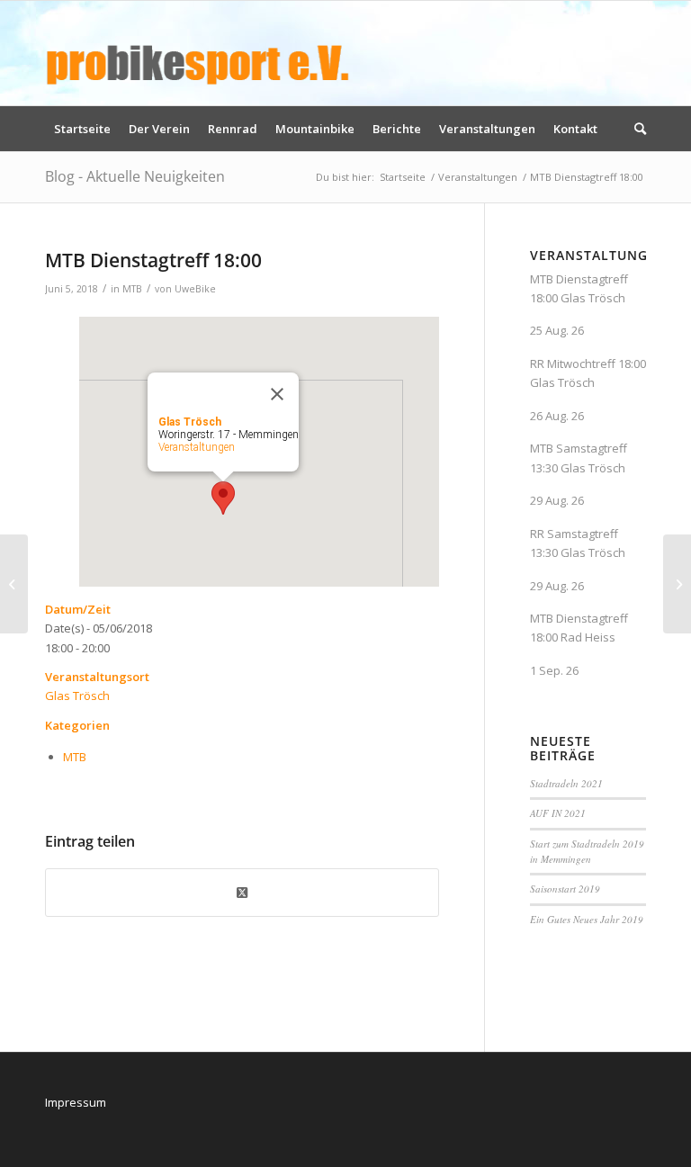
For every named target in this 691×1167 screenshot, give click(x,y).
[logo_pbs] (198, 53)
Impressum (75, 1102)
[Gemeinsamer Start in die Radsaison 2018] (14, 583)
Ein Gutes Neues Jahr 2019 (586, 919)
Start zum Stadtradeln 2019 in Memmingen (587, 851)
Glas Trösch (77, 695)
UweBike (195, 289)
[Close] (277, 394)
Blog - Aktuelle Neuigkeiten (135, 176)
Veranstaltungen (196, 447)
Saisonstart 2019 (565, 888)
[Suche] (635, 128)
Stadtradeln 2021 (566, 783)
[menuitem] (82, 128)
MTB (132, 289)
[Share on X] (242, 892)
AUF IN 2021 (558, 813)
